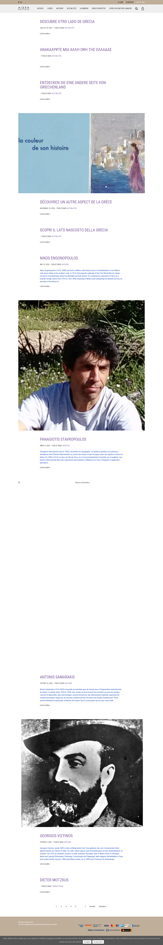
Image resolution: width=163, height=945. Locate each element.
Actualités (71, 8)
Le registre (130, 2)
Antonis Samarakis (57, 677)
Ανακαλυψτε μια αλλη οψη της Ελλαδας (76, 49)
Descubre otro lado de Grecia (67, 21)
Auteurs (59, 8)
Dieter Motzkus (54, 880)
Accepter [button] (87, 942)
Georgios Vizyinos (56, 835)
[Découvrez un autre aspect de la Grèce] (81, 153)
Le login (120, 2)
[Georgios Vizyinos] (81, 773)
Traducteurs (57, 886)
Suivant (92, 906)
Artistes (66, 446)
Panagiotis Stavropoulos (63, 439)
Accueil (40, 8)
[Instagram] (21, 2)
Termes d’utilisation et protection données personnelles (37, 924)
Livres (50, 8)
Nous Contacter (98, 8)
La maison (84, 8)
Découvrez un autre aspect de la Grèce (76, 202)
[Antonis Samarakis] (81, 574)
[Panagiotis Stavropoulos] (81, 365)
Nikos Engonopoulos (59, 258)
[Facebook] (18, 2)
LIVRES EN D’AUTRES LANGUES (120, 8)
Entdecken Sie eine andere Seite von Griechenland (73, 84)
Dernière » (103, 906)
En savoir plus (98, 942)
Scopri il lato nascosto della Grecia (74, 230)
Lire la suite (44, 34)
